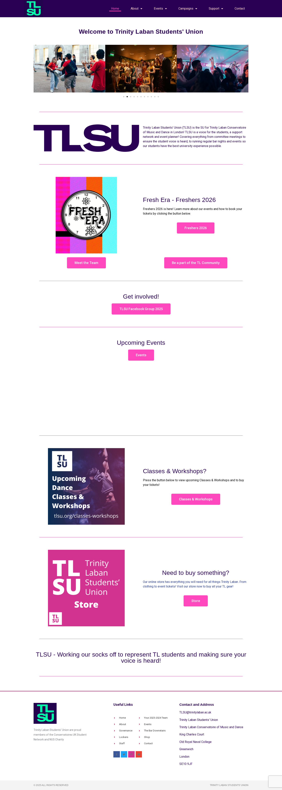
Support (214, 8)
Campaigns (185, 8)
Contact (240, 8)
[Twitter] (124, 754)
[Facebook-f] (116, 754)
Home (115, 8)
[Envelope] (139, 754)
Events (158, 8)
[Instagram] (131, 754)
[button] (37, 69)
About (135, 8)
